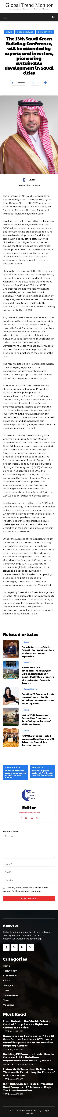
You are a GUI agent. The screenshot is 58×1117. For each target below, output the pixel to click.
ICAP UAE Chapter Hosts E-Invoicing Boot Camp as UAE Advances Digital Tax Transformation (38, 740)
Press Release (25, 32)
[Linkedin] (31, 817)
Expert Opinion (30, 689)
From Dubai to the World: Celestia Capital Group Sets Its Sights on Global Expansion (38, 651)
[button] (54, 17)
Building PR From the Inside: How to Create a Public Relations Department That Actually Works (38, 698)
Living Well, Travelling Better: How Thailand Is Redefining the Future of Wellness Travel (36, 719)
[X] (37, 817)
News (9, 32)
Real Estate (45, 32)
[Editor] (25, 180)
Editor (31, 180)
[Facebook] (21, 817)
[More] (45, 83)
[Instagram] (26, 817)
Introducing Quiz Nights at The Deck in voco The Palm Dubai (42, 772)
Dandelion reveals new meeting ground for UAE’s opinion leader (15, 774)
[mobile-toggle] (5, 17)
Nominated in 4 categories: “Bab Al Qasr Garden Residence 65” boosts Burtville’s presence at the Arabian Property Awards (38, 675)
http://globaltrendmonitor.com (29, 812)
